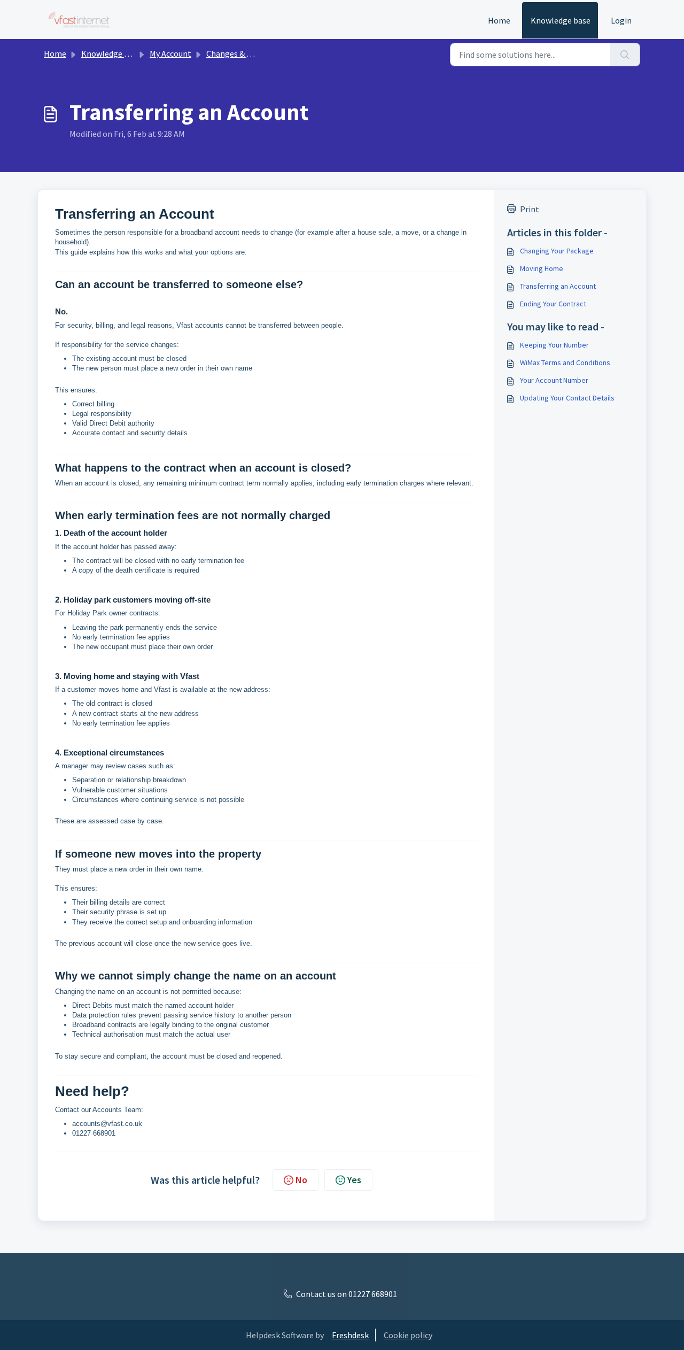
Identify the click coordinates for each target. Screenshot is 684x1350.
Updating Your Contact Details (567, 398)
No (301, 1180)
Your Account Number (554, 380)
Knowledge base (560, 20)
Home (499, 20)
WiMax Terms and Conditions (565, 362)
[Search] (625, 54)
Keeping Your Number (554, 345)
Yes (354, 1180)
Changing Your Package (557, 251)
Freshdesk (350, 1335)
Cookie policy (408, 1335)
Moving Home (541, 268)
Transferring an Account (558, 286)
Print (529, 209)
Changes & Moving (239, 53)
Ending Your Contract (553, 303)
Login (621, 20)
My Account (170, 53)
